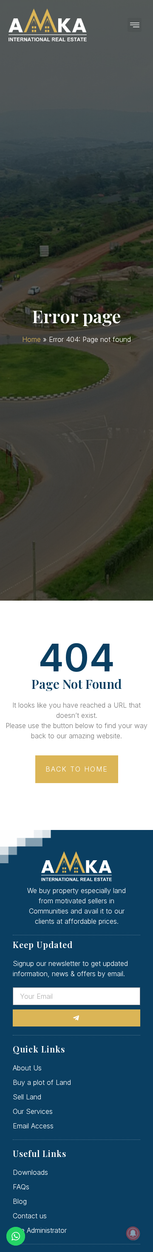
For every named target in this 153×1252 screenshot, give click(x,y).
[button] (135, 25)
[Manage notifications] (133, 1233)
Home (31, 339)
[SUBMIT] (76, 1017)
